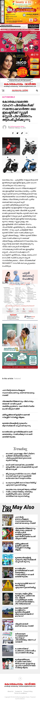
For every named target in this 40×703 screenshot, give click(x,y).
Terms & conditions (20, 693)
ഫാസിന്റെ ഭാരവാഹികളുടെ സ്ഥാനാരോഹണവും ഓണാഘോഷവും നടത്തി (18, 392)
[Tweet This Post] (17, 133)
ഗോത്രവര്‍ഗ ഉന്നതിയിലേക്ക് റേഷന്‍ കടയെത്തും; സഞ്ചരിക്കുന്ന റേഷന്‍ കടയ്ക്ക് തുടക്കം (17, 434)
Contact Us (18, 691)
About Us (10, 691)
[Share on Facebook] (13, 133)
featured (17, 378)
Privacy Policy (28, 691)
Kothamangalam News (17, 126)
